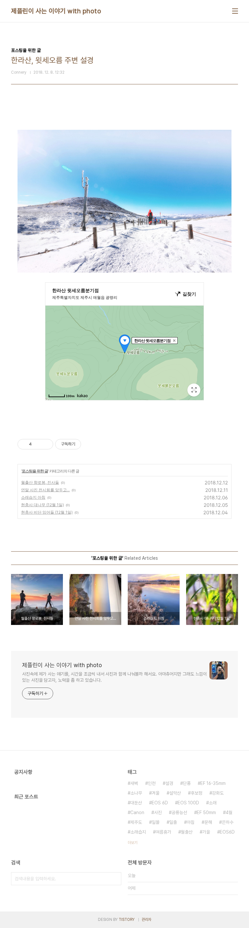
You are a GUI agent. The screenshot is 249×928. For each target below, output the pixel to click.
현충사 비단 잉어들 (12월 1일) (47, 512)
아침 (191, 822)
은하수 (227, 822)
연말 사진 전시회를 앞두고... (45, 489)
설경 (169, 783)
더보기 (132, 842)
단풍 (187, 783)
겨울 (156, 793)
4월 (229, 812)
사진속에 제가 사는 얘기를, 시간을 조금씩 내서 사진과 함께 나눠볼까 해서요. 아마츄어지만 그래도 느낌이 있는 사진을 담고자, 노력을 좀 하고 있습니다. (114, 677)
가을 (206, 832)
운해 (208, 822)
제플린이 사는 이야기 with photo (56, 11)
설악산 (175, 793)
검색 (115, 879)
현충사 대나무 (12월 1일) (42, 504)
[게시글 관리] (46, 444)
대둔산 (136, 802)
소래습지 (138, 832)
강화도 (218, 793)
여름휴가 (163, 832)
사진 (158, 812)
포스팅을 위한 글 (35, 471)
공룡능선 (179, 812)
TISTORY (127, 919)
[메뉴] (235, 11)
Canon (137, 812)
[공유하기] (38, 444)
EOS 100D (188, 802)
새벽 (134, 783)
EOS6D (227, 832)
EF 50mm (206, 812)
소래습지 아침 (33, 497)
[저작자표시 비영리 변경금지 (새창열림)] (90, 444)
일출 (173, 822)
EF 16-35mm (213, 783)
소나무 (136, 793)
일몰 (156, 822)
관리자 (146, 919)
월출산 (187, 832)
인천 (152, 783)
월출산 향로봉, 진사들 (40, 482)
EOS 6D (160, 802)
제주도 (136, 822)
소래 (213, 802)
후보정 (196, 793)
